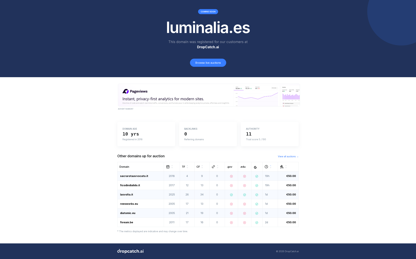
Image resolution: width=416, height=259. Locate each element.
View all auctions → (288, 156)
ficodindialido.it (130, 185)
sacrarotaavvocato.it (134, 176)
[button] (140, 166)
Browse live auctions (208, 62)
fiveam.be (126, 222)
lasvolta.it (126, 194)
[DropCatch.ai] (130, 251)
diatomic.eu (127, 213)
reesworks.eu (129, 203)
